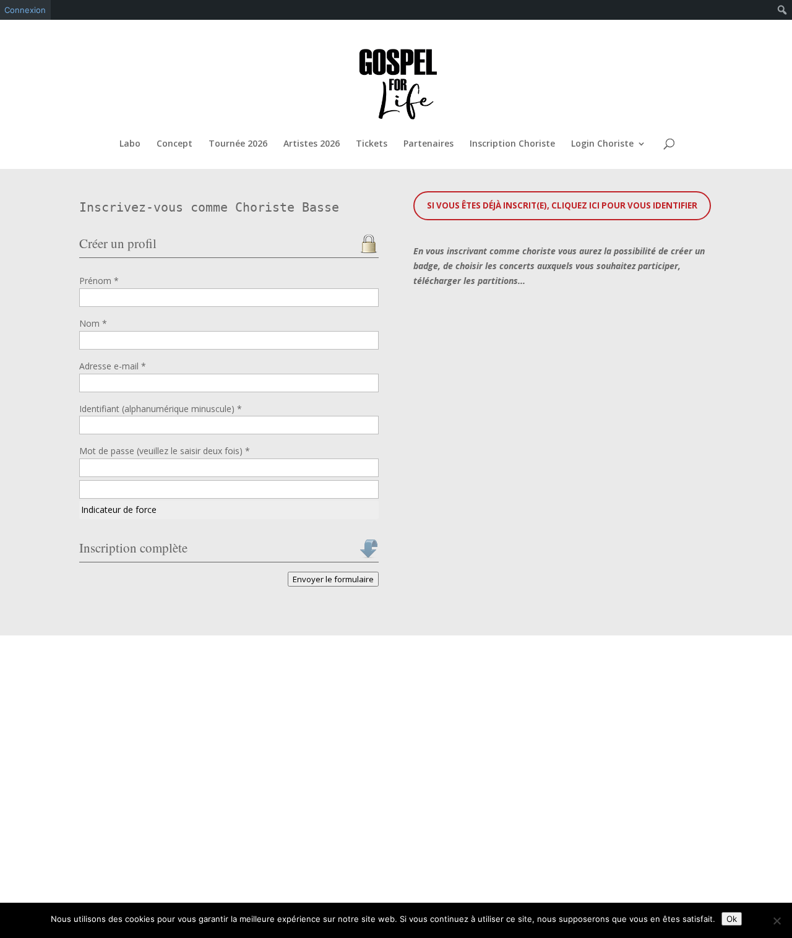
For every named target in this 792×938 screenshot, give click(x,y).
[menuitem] (782, 10)
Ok (731, 919)
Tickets (371, 144)
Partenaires (428, 144)
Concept (174, 144)
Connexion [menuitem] (25, 10)
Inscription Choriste (512, 144)
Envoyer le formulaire (333, 579)
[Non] (776, 920)
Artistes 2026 (311, 144)
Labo (129, 144)
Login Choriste (602, 144)
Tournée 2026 (238, 144)
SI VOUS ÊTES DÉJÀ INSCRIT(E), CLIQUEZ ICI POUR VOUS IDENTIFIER (562, 205)
